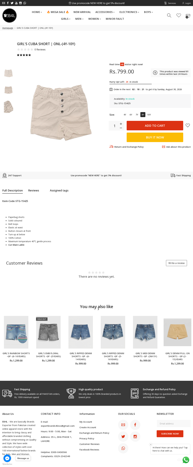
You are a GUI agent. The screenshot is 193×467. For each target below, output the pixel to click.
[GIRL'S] (8, 73)
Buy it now (155, 137)
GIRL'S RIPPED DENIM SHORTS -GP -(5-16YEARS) (113, 356)
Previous (22, 112)
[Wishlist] (178, 15)
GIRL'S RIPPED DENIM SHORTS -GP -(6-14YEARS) (81, 356)
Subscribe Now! (170, 433)
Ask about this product (178, 146)
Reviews (33, 190)
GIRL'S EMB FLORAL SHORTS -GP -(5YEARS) (48, 355)
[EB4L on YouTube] (16, 3)
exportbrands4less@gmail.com (58, 425)
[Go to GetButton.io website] (7, 464)
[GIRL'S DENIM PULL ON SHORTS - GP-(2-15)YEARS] (177, 332)
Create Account (87, 427)
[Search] (169, 15)
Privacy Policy (86, 438)
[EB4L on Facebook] (8, 3)
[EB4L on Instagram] (20, 3)
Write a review (176, 263)
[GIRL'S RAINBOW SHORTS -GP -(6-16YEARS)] (16, 332)
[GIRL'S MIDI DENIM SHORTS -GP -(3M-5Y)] (145, 332)
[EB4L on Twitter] (12, 3)
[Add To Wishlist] (187, 125)
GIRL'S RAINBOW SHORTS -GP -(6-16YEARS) (16, 355)
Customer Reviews (89, 443)
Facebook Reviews (89, 449)
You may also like (96, 306)
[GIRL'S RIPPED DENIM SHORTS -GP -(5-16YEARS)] (113, 332)
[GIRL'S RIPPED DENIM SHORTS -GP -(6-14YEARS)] (81, 332)
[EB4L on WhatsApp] (25, 3)
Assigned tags (59, 190)
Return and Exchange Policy (129, 146)
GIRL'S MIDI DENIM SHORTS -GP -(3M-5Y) (145, 355)
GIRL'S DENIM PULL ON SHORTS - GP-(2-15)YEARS (177, 356)
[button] (24, 54)
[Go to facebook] (7, 458)
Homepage (7, 27)
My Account (85, 421)
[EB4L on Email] (4, 3)
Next (99, 112)
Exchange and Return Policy (94, 432)
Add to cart (155, 126)
